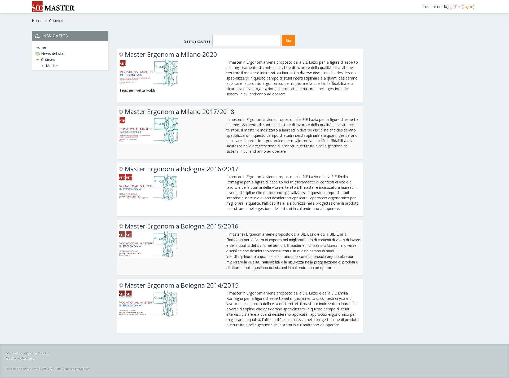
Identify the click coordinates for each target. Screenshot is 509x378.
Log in (468, 6)
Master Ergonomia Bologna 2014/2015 (182, 285)
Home (41, 47)
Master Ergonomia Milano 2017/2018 (179, 111)
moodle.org (83, 369)
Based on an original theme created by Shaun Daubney (39, 369)
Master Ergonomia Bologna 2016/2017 (182, 169)
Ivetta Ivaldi (145, 90)
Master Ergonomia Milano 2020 (171, 54)
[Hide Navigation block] (102, 36)
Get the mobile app (19, 358)
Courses (48, 59)
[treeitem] (70, 47)
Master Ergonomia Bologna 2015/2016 (182, 226)
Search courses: (198, 41)
